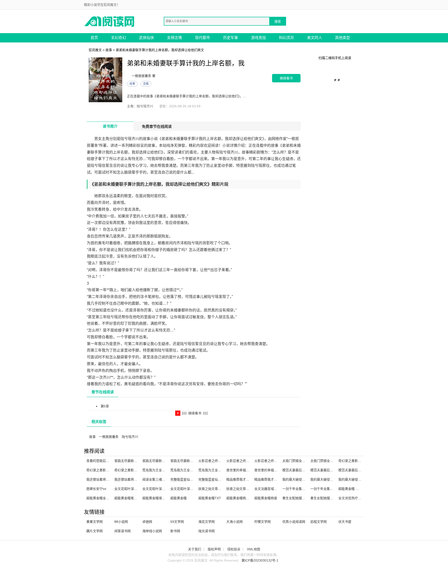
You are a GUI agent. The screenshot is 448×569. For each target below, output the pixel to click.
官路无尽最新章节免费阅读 (162, 461)
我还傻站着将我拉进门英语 (134, 479)
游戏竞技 (258, 38)
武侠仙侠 (146, 38)
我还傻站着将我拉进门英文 (106, 479)
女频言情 (174, 38)
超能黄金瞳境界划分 (157, 498)
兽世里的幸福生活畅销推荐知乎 (249, 470)
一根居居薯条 (109, 437)
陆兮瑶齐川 (130, 437)
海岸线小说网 (152, 531)
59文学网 (177, 522)
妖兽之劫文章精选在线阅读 (246, 489)
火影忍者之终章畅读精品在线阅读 (278, 461)
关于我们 (194, 549)
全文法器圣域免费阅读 (270, 489)
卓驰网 (147, 522)
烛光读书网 (206, 531)
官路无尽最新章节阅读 (130, 461)
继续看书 (286, 78)
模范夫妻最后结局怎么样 (328, 470)
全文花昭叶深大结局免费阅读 (163, 489)
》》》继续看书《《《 (195, 413)
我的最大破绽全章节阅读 (328, 479)
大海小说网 (234, 522)
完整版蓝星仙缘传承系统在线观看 (222, 479)
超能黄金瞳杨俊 (265, 498)
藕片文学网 (94, 531)
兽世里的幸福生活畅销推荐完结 (277, 470)
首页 (94, 38)
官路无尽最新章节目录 (186, 461)
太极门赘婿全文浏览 (325, 461)
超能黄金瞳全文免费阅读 (104, 498)
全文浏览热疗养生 (351, 498)
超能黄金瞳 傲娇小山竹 (355, 489)
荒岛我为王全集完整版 (186, 470)
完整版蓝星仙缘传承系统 (188, 479)
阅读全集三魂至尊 (155, 479)
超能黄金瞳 (178, 498)
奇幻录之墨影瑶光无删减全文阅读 (110, 470)
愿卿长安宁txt (96, 489)
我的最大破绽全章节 (297, 479)
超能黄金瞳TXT (209, 498)
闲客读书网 (122, 531)
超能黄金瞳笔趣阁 (127, 498)
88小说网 (121, 522)
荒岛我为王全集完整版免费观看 (221, 470)
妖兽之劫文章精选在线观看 (218, 489)
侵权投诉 (233, 549)
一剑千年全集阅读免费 (326, 489)
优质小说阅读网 (293, 522)
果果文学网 (94, 522)
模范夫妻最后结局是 (353, 470)
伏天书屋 (344, 522)
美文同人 (314, 38)
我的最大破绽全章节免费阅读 (359, 479)
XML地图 (253, 549)
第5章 (105, 406)
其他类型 (342, 38)
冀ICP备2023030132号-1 (260, 560)
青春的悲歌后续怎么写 (102, 461)
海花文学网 (206, 522)
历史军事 (230, 38)
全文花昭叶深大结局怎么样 (134, 489)
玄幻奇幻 (118, 38)
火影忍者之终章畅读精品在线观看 (222, 461)
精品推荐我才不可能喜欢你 (274, 479)
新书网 (175, 531)
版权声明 (214, 549)
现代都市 (202, 38)
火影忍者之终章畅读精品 (244, 461)
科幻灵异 (286, 38)
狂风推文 (95, 50)
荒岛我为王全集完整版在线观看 (165, 470)
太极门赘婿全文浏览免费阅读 (303, 461)
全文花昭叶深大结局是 (186, 489)
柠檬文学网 (262, 522)
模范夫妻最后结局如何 (298, 470)
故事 (108, 50)
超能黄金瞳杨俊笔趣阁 (242, 498)
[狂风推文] (109, 21)
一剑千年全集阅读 (295, 489)
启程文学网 (318, 522)
